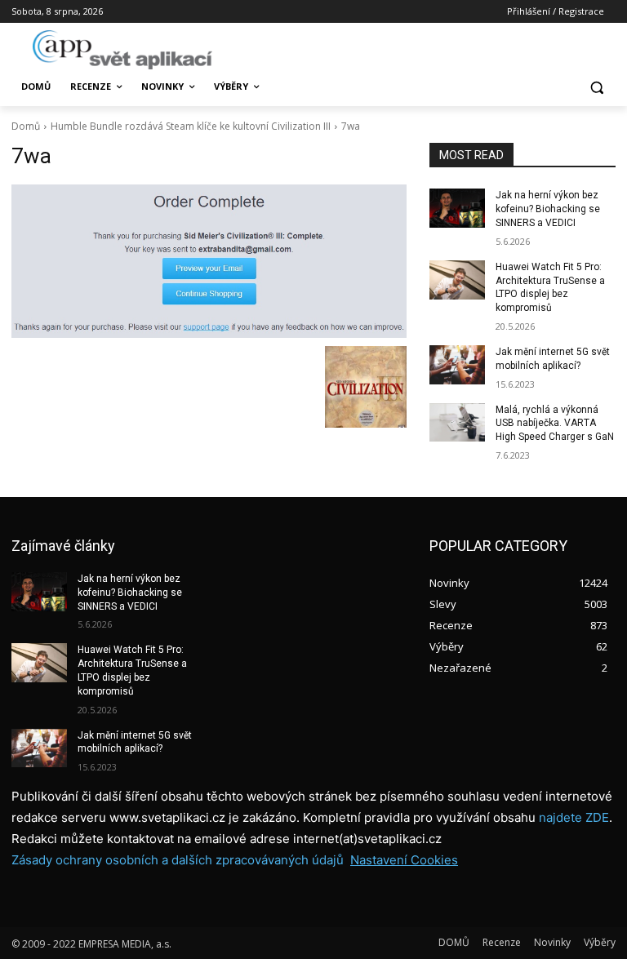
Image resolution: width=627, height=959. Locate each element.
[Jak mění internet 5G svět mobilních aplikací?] (457, 364)
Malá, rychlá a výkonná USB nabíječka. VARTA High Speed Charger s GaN (555, 423)
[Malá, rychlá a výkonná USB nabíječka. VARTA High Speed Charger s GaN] (457, 422)
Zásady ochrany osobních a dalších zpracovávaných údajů (177, 860)
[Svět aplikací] (122, 49)
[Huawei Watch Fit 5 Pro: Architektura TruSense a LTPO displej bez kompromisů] (457, 280)
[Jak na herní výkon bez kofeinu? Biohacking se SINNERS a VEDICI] (457, 208)
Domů (25, 126)
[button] (596, 87)
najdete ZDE (574, 817)
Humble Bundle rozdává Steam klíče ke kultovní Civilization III (191, 126)
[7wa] (209, 261)
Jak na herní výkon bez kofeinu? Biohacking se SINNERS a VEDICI (548, 209)
